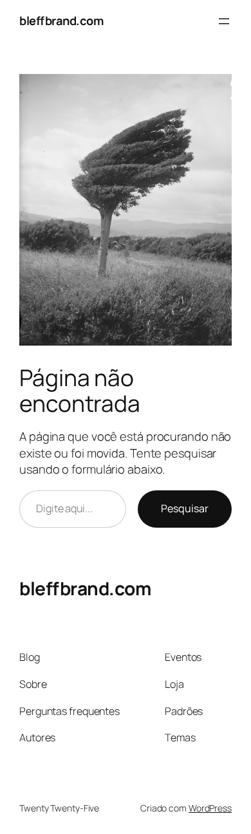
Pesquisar (185, 508)
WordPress (210, 808)
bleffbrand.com (61, 20)
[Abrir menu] (224, 21)
